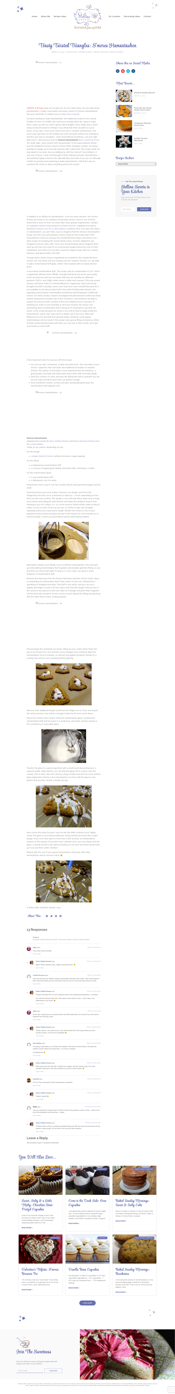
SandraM (36, 1079)
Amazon (79, 302)
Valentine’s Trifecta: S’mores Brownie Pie (40, 1272)
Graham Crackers (46, 456)
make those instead (70, 114)
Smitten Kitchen (69, 226)
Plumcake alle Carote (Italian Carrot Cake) (142, 109)
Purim (38, 122)
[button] (47, 916)
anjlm (35, 947)
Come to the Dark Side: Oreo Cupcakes (87, 1203)
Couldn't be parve (39, 975)
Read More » (27, 1228)
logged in (40, 1143)
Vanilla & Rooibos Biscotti (144, 93)
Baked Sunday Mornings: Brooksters (132, 1272)
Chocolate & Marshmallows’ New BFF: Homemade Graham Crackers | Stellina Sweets (61, 939)
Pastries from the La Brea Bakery (51, 229)
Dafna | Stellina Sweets (43, 961)
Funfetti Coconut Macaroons (140, 139)
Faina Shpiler (37, 1043)
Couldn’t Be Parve (91, 140)
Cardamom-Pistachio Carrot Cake (142, 124)
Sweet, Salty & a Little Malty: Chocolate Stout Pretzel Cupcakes (37, 1205)
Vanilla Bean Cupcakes (84, 1269)
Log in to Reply (37, 954)
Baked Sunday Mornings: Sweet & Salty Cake (132, 1203)
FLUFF (90, 271)
